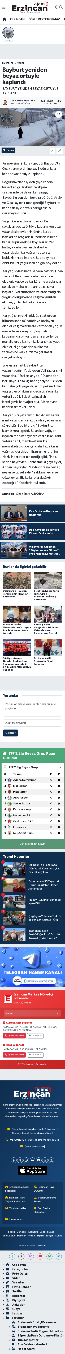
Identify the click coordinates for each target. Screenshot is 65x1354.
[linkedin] (59, 1256)
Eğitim (40, 1235)
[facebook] (12, 1256)
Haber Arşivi (16, 1219)
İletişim (50, 1235)
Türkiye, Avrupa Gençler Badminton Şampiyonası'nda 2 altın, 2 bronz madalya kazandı (17, 664)
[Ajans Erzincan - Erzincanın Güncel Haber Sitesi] (30, 7)
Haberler (7, 63)
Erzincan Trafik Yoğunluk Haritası (15, 1199)
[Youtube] (39, 1160)
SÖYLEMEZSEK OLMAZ (44, 19)
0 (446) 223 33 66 (16, 1036)
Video (31, 1235)
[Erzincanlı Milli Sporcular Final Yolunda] (48, 647)
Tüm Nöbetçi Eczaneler (34, 1064)
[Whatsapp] (45, 1160)
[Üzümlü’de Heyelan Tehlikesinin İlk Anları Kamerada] (17, 580)
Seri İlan (17, 1291)
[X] (20, 1160)
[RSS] (51, 1160)
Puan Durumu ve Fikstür (45, 1199)
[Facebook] (14, 1160)
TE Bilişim (41, 1245)
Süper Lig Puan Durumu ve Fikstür (41, 1335)
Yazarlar (18, 1282)
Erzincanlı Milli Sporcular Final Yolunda (43, 661)
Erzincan (21, 1235)
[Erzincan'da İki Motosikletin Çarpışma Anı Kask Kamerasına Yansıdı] (17, 614)
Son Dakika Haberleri (42, 1210)
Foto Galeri (20, 1273)
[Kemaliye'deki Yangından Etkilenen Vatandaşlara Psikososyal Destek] (48, 614)
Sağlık (11, 1232)
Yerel (21, 63)
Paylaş (10, 150)
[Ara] (61, 7)
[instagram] (31, 1256)
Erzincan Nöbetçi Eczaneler (17, 1189)
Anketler (18, 1304)
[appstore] (32, 1171)
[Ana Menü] (4, 7)
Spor (42, 1232)
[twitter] (21, 1256)
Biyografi (18, 1300)
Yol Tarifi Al (37, 1036)
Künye (58, 1235)
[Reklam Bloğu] (32, 966)
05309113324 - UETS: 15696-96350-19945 (34, 1140)
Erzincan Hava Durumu (44, 1189)
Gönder (10, 732)
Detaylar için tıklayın (32, 843)
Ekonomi (33, 1232)
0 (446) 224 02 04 (16, 1055)
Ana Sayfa (19, 1264)
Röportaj (18, 1295)
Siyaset (51, 1232)
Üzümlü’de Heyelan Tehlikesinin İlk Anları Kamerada (15, 594)
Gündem (21, 1232)
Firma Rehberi (21, 1287)
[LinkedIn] (32, 1160)
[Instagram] (26, 1160)
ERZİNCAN (17, 19)
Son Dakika (9, 1235)
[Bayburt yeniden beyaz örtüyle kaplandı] (32, 127)
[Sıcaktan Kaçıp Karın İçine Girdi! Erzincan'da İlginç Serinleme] (48, 580)
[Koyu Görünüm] (56, 7)
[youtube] (40, 1256)
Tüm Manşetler (17, 1208)
